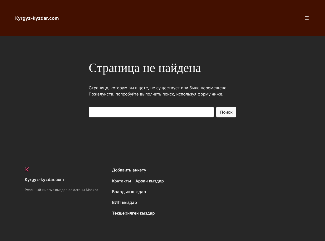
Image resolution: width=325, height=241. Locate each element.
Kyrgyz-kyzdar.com (37, 18)
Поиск (226, 112)
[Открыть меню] (307, 18)
